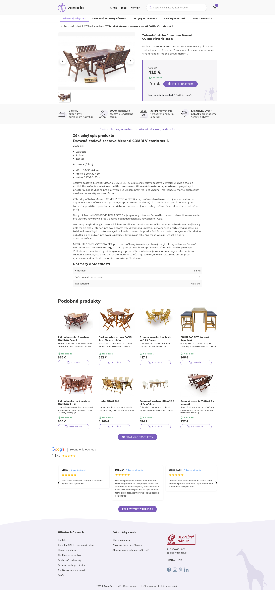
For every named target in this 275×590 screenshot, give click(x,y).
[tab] (104, 129)
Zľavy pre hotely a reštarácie (127, 544)
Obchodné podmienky (69, 560)
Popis (103, 129)
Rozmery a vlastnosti (122, 129)
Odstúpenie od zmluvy (69, 555)
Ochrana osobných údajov (71, 565)
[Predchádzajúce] (59, 483)
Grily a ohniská (201, 18)
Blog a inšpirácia (121, 539)
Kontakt (135, 7)
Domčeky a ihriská (174, 18)
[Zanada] (71, 7)
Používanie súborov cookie (72, 570)
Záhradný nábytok (74, 18)
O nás (113, 7)
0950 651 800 (177, 549)
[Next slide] (130, 61)
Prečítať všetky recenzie (137, 509)
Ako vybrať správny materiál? (156, 129)
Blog (123, 7)
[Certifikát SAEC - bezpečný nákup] (192, 539)
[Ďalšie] (216, 483)
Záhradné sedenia (94, 26)
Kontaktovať (175, 560)
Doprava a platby (67, 550)
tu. (177, 586)
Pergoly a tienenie (144, 18)
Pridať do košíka (183, 84)
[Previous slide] (63, 61)
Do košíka (75, 362)
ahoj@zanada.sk (178, 552)
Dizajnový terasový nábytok (109, 18)
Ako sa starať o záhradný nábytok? (130, 550)
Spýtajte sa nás (184, 95)
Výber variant (75, 426)
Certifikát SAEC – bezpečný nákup (76, 544)
